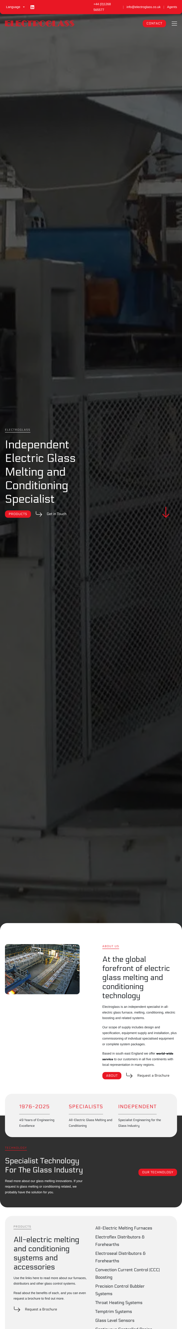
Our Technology (157, 1172)
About (112, 1076)
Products (18, 514)
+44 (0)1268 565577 (102, 7)
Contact (154, 23)
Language (13, 7)
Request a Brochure (153, 1075)
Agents (172, 7)
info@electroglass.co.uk (143, 7)
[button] (174, 23)
